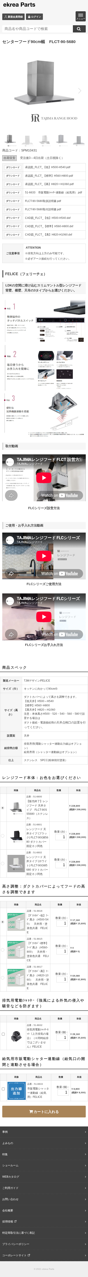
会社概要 (7, 1210)
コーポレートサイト (14, 1255)
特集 (5, 1154)
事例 (5, 1131)
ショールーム (10, 1165)
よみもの (7, 1143)
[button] (80, 90)
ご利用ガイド (10, 1188)
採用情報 (7, 1221)
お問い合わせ (10, 1199)
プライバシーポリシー (15, 1244)
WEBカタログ (10, 1176)
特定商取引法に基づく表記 (18, 1232)
